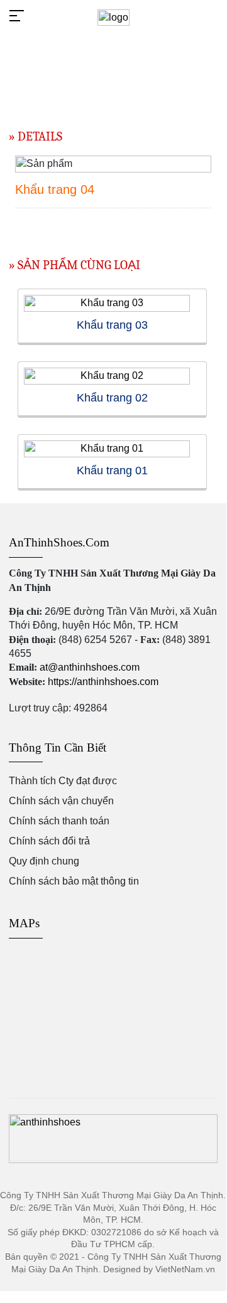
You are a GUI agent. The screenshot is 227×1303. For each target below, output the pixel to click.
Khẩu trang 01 (112, 470)
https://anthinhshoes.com (103, 681)
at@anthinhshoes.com (90, 667)
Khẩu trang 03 (112, 325)
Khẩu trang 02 (112, 397)
